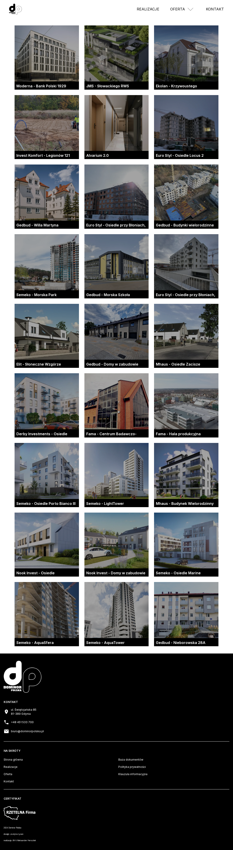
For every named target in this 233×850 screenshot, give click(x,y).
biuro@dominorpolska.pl (27, 731)
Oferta (177, 9)
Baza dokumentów (130, 759)
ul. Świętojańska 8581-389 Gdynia (23, 711)
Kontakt (215, 9)
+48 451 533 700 (22, 722)
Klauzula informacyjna (132, 774)
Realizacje (148, 9)
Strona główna (13, 759)
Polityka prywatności (132, 767)
